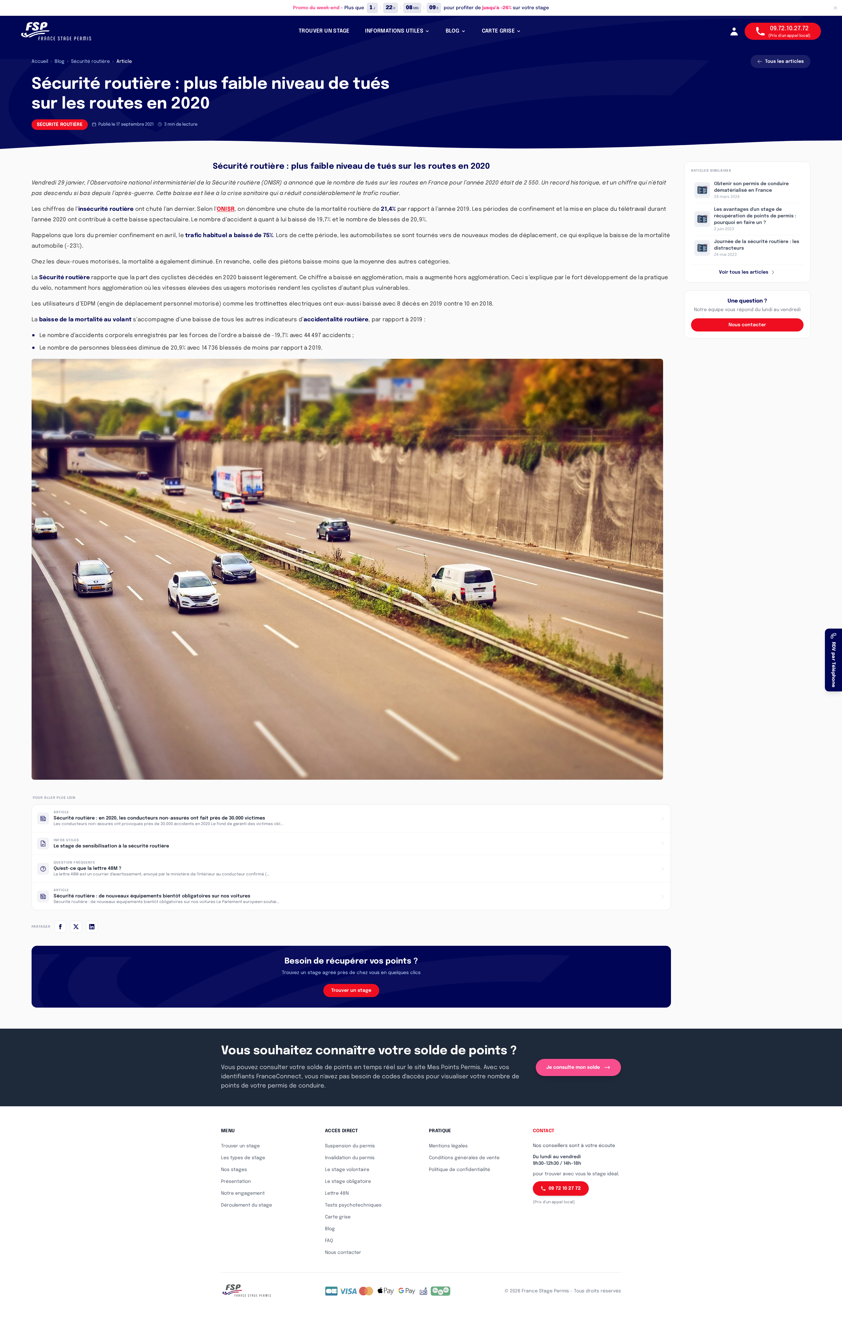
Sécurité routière (90, 61)
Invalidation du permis (350, 1158)
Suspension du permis (350, 1146)
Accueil (40, 61)
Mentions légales (448, 1146)
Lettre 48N (337, 1193)
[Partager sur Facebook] (60, 927)
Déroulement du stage (246, 1205)
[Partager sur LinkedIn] (92, 927)
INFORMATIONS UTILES (394, 31)
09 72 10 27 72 (565, 1188)
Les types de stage (243, 1158)
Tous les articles (784, 61)
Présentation (236, 1181)
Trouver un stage (351, 990)
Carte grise (338, 1217)
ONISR (226, 209)
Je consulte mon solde (573, 1067)
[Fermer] (835, 8)
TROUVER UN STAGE (324, 31)
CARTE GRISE (498, 31)
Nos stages (234, 1169)
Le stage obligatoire (348, 1181)
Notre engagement (243, 1193)
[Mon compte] (734, 31)
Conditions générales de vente (464, 1158)
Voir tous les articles (743, 272)
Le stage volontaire (347, 1169)
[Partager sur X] (76, 927)
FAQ (329, 1240)
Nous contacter (747, 325)
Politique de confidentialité (459, 1169)
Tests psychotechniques (353, 1205)
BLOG (452, 31)
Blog (59, 61)
